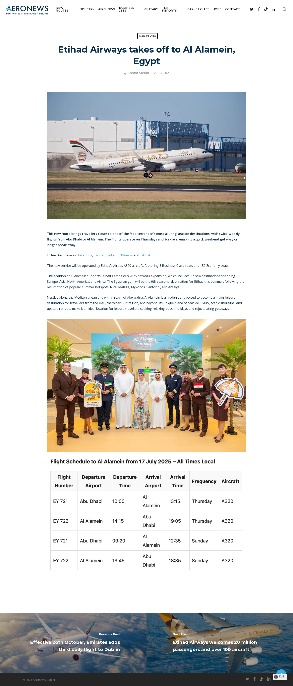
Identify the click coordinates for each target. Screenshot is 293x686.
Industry (86, 9)
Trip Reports (169, 9)
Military (151, 9)
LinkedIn (112, 255)
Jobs (217, 9)
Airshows (106, 9)
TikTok (145, 255)
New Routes (62, 9)
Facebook (85, 255)
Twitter (99, 255)
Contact (232, 9)
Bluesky (127, 255)
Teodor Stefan (138, 73)
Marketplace (198, 9)
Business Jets (126, 9)
